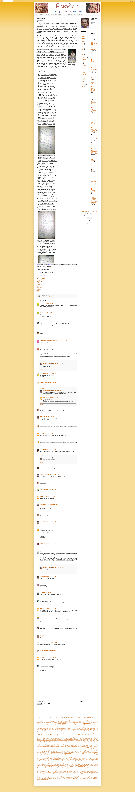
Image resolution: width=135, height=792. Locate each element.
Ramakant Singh (43, 322)
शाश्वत (92, 770)
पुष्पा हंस (42, 751)
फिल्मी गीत (54, 753)
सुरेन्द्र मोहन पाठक (75, 776)
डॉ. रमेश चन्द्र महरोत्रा (91, 740)
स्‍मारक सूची (70, 14)
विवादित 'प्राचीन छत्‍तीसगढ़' (85, 71)
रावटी (86, 765)
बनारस (94, 753)
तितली (94, 741)
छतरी (46, 734)
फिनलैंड (50, 753)
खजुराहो (97, 729)
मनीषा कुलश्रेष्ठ (84, 758)
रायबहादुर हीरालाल (82, 765)
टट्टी (43, 738)
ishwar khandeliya (43, 617)
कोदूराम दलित (64, 729)
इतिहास (84, 723)
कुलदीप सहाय (78, 728)
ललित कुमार (76, 766)
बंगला (73, 753)
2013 (83, 54)
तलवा (76, 741)
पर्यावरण (94, 748)
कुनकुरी (63, 728)
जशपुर (97, 735)
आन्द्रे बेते (40, 723)
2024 (83, 36)
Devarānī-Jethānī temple (94, 717)
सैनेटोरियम (95, 776)
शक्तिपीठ (61, 770)
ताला (88, 741)
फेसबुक (56, 753)
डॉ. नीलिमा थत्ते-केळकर (49, 740)
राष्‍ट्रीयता (40, 766)
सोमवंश (54, 777)
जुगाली (92, 122)
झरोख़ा (92, 164)
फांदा (42, 753)
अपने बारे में (42, 14)
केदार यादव (41, 296)
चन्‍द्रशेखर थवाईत (43, 665)
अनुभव (92, 88)
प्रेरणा (92, 752)
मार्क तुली (50, 760)
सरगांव (80, 773)
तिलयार (97, 741)
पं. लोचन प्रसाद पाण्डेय (63, 747)
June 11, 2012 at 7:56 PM (51, 382)
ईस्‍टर (53, 724)
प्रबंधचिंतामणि (42, 752)
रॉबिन (38, 286)
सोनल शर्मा (42, 777)
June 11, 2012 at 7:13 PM (50, 347)
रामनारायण (97, 764)
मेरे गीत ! (92, 170)
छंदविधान (96, 734)
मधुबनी (70, 758)
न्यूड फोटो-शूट (78, 746)
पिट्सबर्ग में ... (93, 109)
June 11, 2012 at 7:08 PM (62, 340)
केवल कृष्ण (52, 729)
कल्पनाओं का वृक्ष (93, 102)
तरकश (92, 53)
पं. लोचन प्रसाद (52, 747)
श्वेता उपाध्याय (43, 772)
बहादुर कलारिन (55, 754)
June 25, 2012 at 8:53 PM (52, 650)
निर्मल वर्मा (59, 746)
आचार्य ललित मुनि (42, 347)
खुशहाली (55, 730)
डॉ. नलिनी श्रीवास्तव (43, 740)
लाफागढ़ (81, 766)
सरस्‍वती (91, 773)
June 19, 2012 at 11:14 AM (51, 592)
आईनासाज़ (77, 722)
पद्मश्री (71, 748)
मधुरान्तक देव (73, 758)
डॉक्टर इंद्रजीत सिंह (60, 741)
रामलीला (50, 765)
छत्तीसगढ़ (49, 734)
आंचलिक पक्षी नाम (86, 722)
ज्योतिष (40, 738)
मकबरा (48, 758)
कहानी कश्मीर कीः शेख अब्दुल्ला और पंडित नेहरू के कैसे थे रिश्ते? (94, 152)
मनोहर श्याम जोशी (91, 758)
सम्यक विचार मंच (73, 773)
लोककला (61, 767)
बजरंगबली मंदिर (88, 753)
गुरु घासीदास (81, 731)
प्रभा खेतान (45, 752)
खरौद (45, 730)
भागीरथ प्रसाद (58, 757)
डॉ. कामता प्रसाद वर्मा (67, 739)
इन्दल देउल (95, 723)
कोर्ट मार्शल (75, 729)
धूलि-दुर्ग (88, 744)
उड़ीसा (60, 724)
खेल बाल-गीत (69, 730)
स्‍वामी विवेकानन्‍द (49, 778)
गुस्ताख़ (92, 150)
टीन (50, 738)
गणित (83, 730)
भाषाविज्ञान (89, 757)
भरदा (49, 757)
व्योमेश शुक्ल (55, 770)
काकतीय (85, 727)
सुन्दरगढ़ (62, 776)
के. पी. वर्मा (92, 728)
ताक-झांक (84, 741)
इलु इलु (42, 724)
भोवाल (42, 758)
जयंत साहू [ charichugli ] (44, 474)
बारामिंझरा (72, 754)
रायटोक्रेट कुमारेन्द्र (94, 143)
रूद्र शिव (50, 766)
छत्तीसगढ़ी (79, 734)
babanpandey (42, 592)
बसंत (50, 754)
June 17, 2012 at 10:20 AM (49, 551)
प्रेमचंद (90, 752)
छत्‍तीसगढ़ (49, 296)
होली (47, 779)
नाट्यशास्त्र (90, 745)
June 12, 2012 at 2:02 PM (54, 474)
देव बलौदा (44, 744)
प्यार (54, 751)
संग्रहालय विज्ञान (66, 772)
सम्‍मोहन (70, 773)
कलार (47, 727)
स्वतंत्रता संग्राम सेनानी (90, 777)
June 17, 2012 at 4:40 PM (58, 567)
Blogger (71, 782)
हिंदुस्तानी (91, 778)
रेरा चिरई (38, 283)
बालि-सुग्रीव (92, 754)
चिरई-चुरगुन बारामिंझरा (41, 277)
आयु (46, 723)
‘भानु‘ (54, 717)
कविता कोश (68, 727)
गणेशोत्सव (86, 730)
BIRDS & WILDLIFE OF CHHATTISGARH (67, 717)
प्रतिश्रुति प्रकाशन (91, 751)
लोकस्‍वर (66, 767)
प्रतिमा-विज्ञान (80, 751)
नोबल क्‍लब (74, 746)
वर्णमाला (78, 767)
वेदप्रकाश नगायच (40, 770)
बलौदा (48, 754)
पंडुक (38, 290)
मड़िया (62, 758)
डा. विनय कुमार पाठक (92, 738)
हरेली (72, 778)
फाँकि (40, 753)
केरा (46, 729)
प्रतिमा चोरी (76, 751)
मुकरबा (86, 760)
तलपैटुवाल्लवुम (73, 741)
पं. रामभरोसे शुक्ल (47, 747)
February (85, 83)
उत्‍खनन (66, 724)
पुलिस (39, 751)
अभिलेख (48, 721)
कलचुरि (90, 725)
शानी (85, 770)
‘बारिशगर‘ (52, 717)
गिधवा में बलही (39, 281)
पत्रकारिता (64, 748)
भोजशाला (38, 758)
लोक (49, 767)
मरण (38, 759)
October (84, 61)
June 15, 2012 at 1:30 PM (54, 504)
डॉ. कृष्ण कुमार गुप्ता (77, 739)
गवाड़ (97, 730)
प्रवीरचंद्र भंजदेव (54, 752)
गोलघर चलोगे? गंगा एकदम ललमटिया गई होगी (94, 138)
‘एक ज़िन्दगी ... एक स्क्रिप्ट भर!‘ (42, 717)
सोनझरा (38, 777)
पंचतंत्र (90, 747)
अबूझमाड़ (42, 721)
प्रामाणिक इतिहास (85, 752)
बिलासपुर (39, 756)
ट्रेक (56, 738)
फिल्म (51, 753)
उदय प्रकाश (68, 724)
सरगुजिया (85, 773)
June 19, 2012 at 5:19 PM (49, 599)
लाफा (79, 766)
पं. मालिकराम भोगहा (95, 746)
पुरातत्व (86, 750)
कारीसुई (39, 728)
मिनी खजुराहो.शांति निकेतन (73, 760)
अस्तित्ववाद (60, 722)
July (84, 67)
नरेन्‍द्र (62, 745)
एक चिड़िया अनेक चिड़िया (42, 278)
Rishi (44, 397)
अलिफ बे (38, 722)
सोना (44, 777)
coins (83, 717)
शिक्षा (95, 770)
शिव (43, 771)
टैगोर (55, 738)
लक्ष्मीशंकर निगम (71, 766)
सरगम (76, 773)
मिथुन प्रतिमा (64, 760)
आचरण (83, 722)
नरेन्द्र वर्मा (64, 745)
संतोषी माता (94, 772)
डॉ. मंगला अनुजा (67, 740)
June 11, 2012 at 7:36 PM (58, 363)
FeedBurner (92, 220)
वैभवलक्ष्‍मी (46, 770)
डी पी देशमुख (50, 739)
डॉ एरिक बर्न (57, 739)
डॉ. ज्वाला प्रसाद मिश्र (89, 739)
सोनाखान (46, 777)
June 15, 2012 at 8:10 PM (51, 514)
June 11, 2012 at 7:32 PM (51, 373)
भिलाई (54, 296)
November (85, 59)
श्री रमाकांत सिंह (67, 771)
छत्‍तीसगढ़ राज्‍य (72, 734)
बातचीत (58, 754)
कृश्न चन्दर (82, 728)
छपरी (97, 734)
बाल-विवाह (76, 754)
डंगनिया (76, 738)
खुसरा (44, 296)
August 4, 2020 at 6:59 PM (51, 657)
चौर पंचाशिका (44, 734)
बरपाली (44, 754)
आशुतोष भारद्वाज (64, 723)
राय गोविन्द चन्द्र (74, 765)
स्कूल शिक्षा (68, 777)
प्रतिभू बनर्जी (73, 751)
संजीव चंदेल (69, 772)
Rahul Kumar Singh (47, 363)
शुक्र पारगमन (59, 771)
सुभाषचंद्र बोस (65, 776)
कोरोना (73, 729)
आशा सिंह (57, 723)
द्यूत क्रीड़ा (69, 744)
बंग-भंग (72, 753)
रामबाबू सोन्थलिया (39, 765)
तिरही (95, 741)
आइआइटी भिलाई (71, 722)
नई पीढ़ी (90, 744)
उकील (55, 724)
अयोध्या (78, 721)
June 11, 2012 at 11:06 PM (49, 433)
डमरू (77, 738)
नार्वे (39, 746)
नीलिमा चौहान (66, 746)
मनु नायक (87, 758)
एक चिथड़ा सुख (76, 724)
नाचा (86, 745)
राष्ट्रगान (95, 765)
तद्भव (71, 741)
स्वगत (77, 777)
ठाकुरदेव (74, 738)
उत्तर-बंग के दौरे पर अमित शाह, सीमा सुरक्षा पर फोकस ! (94, 90)
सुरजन (68, 776)
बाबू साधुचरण (69, 754)
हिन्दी (93, 778)
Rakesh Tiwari (43, 449)
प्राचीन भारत (71, 752)
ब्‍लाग (97, 756)
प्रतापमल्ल (65, 751)
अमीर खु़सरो (57, 721)
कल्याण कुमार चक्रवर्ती (53, 727)
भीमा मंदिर (94, 757)
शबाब (66, 770)
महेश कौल (80, 759)
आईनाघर (74, 722)
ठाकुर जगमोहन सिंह (69, 738)
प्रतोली (95, 751)
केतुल (97, 728)
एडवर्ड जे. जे (88, 724)
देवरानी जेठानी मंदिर (50, 744)
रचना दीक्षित (42, 416)
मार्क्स (52, 760)
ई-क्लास (48, 724)
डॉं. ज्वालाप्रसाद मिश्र (94, 739)
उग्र (57, 724)
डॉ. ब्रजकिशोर (63, 740)
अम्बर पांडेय (71, 721)
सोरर (55, 777)
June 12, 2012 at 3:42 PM (58, 458)
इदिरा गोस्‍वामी (91, 723)
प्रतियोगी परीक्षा (84, 751)
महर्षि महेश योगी (64, 759)
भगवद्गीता (41, 757)
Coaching (80, 717)
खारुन (47, 730)
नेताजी (69, 746)
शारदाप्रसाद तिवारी (88, 770)
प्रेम (88, 752)
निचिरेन (46, 746)
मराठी (41, 759)
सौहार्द (66, 777)
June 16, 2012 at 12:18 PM (51, 543)
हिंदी (89, 778)
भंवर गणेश (52, 757)
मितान (59, 760)
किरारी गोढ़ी (53, 728)
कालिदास (41, 728)
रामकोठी (82, 764)
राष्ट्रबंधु (97, 765)
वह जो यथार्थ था (91, 767)
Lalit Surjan (42, 496)
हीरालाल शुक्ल (42, 779)
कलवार (39, 727)
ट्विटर (58, 738)
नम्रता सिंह (55, 745)
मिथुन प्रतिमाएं (68, 760)
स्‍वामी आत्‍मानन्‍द (44, 778)
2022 (83, 39)
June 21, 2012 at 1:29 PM (52, 617)
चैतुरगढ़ (39, 734)
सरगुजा (82, 773)
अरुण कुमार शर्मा (87, 721)
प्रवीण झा (51, 752)
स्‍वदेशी (97, 777)
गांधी (37, 731)
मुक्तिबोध (93, 760)
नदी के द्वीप (39, 745)
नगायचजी (94, 744)
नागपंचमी (77, 745)
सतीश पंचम (41, 303)
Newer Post (39, 694)
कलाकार (41, 727)
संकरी (46, 772)
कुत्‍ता (60, 728)
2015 (83, 51)
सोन (97, 776)
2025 (83, 34)
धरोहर (72, 744)
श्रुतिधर (41, 772)
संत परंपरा (78, 772)
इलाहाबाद (38, 724)
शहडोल (81, 770)
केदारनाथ (41, 729)
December (85, 57)
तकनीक (66, 741)
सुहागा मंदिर (84, 776)
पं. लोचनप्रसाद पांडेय (69, 747)
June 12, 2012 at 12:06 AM (49, 440)
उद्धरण (75, 14)
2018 (83, 46)
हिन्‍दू (94, 778)
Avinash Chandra (43, 650)
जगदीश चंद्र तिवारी (55, 735)
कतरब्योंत (92, 42)
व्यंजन (51, 770)
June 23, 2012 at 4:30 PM (52, 642)
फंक (37, 753)
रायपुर (79, 765)
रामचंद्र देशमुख (87, 764)
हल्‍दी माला (81, 778)
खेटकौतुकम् (65, 730)
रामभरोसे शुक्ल (43, 765)
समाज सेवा (65, 773)
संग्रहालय (57, 772)
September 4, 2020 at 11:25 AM (52, 397)
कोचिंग (56, 729)
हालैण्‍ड (86, 778)
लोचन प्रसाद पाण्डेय (69, 767)
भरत (46, 757)
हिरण (96, 778)
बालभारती (90, 754)
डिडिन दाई (47, 739)
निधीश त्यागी (48, 746)
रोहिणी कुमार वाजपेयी (63, 766)
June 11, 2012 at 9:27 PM (49, 409)
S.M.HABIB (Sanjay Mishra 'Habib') (47, 331)
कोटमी (60, 729)
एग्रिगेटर (85, 724)
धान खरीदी (84, 744)
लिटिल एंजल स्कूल (96, 766)
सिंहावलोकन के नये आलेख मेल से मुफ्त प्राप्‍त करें (89, 211)
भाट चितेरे (63, 757)
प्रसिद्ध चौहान (63, 752)
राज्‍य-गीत (57, 764)
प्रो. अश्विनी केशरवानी (95, 752)
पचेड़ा (97, 747)
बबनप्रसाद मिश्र (40, 754)
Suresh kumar (43, 543)
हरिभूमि (66, 778)
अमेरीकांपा (68, 721)
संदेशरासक (44, 773)
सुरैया (78, 776)
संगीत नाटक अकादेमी (53, 772)
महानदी (67, 759)
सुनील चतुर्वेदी (59, 776)
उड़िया (58, 724)
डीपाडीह (53, 739)
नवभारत (71, 745)
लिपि (37, 767)
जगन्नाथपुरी (59, 735)
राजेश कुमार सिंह (54, 764)
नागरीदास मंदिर (83, 745)
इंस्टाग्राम (46, 724)
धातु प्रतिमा (77, 744)
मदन (63, 758)
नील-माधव (63, 746)
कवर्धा (57, 727)
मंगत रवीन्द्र (51, 758)
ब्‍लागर (37, 757)
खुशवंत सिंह (52, 730)
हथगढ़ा (53, 778)
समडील (55, 773)
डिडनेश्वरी (44, 739)
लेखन (47, 767)
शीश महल (53, 771)
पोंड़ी (51, 751)
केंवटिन (49, 729)
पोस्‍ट (53, 751)
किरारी (50, 728)
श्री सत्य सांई (71, 771)
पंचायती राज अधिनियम (94, 747)
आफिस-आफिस (44, 723)
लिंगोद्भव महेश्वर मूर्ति (89, 766)
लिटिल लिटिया (39, 287)
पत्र (62, 748)
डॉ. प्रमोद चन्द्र (54, 740)
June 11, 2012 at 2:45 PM (49, 303)
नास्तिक (41, 746)
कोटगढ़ (58, 729)
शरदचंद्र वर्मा (76, 770)
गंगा (73, 730)
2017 (83, 48)
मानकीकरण (39, 760)
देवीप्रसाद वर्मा (60, 744)
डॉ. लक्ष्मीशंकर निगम (41, 741)
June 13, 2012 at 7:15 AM (52, 481)
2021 (83, 41)
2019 (83, 44)
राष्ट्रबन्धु (38, 766)
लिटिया (92, 766)
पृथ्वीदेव (46, 751)
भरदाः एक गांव (39, 280)
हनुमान (55, 778)
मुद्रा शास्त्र (95, 760)
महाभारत (70, 759)
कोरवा (69, 729)
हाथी (84, 778)
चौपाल (41, 734)
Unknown (42, 433)
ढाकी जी (64, 741)
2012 (83, 56)
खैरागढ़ (72, 730)
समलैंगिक (59, 773)
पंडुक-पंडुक (39, 289)
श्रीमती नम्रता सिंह (86, 771)
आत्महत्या (94, 722)
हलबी (74, 778)
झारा (41, 738)
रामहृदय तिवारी (56, 765)
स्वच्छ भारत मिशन (80, 777)
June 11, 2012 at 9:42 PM (49, 416)
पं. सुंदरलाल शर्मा (80, 747)
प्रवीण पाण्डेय (42, 409)
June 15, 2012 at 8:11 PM (51, 521)
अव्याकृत (50, 722)
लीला (38, 767)
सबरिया (53, 773)
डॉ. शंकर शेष (50, 741)
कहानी (79, 727)
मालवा (54, 760)
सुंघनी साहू (56, 776)
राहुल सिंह (45, 766)
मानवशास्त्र (42, 760)
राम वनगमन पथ (71, 764)
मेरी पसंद (47, 14)
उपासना (73, 724)
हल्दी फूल (78, 778)
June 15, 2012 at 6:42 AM (51, 489)
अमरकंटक (54, 721)
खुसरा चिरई (84, 74)
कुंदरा (61, 728)
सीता (40, 776)
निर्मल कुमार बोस (56, 746)
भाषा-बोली (87, 757)
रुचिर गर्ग (48, 766)
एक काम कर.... (93, 71)
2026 (83, 33)
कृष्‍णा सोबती (89, 728)
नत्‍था (97, 744)
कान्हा (94, 727)
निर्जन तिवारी (52, 746)
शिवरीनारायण (48, 771)
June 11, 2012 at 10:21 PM (50, 424)
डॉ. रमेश (81, 740)
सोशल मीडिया (58, 777)
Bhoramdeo (59, 717)
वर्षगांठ (80, 767)
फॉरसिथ (59, 753)
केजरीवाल (95, 728)
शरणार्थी (74, 770)
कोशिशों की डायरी (79, 729)
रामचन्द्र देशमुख (92, 764)
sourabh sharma (43, 608)
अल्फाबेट (40, 722)
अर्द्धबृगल (94, 721)
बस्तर (52, 754)
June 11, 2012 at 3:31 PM (52, 322)
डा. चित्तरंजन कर (81, 738)
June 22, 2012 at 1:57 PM (49, 635)
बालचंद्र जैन (82, 754)
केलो (47, 729)
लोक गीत (51, 767)
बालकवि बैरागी (79, 754)
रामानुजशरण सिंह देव (63, 765)
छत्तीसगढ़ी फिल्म (92, 734)
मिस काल (79, 760)
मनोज (92, 76)
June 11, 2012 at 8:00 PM (58, 390)
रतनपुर (48, 763)
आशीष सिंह (59, 723)
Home (36, 14)
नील (61, 746)
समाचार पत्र (62, 773)
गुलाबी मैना (39, 284)
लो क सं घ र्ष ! (93, 197)
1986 (56, 717)
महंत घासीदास (47, 759)
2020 (83, 43)
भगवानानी (44, 757)
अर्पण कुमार (97, 721)
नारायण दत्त (95, 745)
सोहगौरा (61, 777)
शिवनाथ (45, 771)
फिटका (47, 753)
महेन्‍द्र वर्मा (41, 551)
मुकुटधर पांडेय (89, 760)
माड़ (93, 759)
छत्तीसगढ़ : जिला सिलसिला (56, 14)
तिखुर (92, 741)
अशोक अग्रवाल (54, 722)
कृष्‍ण (87, 728)
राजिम (44, 764)
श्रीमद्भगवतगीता (91, 771)
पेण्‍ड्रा (50, 751)
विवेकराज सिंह (42, 424)
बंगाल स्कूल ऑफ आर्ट (77, 753)
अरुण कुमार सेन (91, 721)
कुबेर (68, 728)
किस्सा (55, 728)
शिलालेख (38, 771)
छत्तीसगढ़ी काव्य (82, 734)
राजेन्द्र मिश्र (50, 764)
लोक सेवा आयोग (55, 767)
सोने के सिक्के (49, 777)
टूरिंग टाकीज (52, 738)
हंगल (52, 778)
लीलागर (40, 767)
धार (86, 744)
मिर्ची (77, 760)
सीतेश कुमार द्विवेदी (49, 776)
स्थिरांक (73, 777)
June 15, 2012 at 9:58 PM (51, 528)
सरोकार (92, 82)
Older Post (74, 694)
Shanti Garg (42, 583)
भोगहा (96, 757)
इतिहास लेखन (88, 723)
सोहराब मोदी (63, 777)
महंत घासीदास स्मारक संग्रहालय (53, 759)
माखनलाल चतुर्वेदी (91, 759)
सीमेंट (53, 776)
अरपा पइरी (80, 721)
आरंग (48, 723)
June (84, 68)
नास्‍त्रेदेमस (43, 746)
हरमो (61, 778)
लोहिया (73, 767)
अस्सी (65, 722)
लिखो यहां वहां (93, 49)
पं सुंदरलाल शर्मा (82, 746)
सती (85, 772)
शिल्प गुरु (41, 771)
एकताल (83, 724)
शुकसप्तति (56, 771)
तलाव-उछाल (78, 741)
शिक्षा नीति (97, 770)
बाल (73, 754)
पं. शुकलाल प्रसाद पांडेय (75, 747)
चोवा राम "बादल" (42, 657)
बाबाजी (63, 754)
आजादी (90, 722)
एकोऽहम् (92, 116)
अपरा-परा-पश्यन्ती (39, 721)
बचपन (83, 753)
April (84, 79)
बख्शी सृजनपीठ (69, 753)
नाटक (87, 745)
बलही (47, 754)
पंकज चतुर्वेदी (84, 747)
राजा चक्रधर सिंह (41, 764)
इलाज (97, 723)
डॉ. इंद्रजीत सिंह (61, 739)
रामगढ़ (84, 764)
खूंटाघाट (63, 730)
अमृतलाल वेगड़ (61, 721)
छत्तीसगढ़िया (75, 734)
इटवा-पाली (70, 723)
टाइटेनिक (45, 738)
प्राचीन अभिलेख (67, 752)
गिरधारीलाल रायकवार (58, 731)
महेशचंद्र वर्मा (83, 759)
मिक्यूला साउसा (57, 760)
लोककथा (58, 767)
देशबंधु (63, 744)
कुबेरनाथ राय (71, 728)
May (84, 78)
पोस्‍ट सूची (80, 14)
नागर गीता (80, 745)
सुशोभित (81, 776)
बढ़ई (92, 753)
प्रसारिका (60, 752)
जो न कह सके (93, 96)
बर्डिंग (45, 754)
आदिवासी (38, 723)
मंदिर (65, 758)
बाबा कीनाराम (60, 754)
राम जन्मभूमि (64, 764)
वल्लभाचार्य (82, 767)
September (85, 62)
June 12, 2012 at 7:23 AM (51, 449)
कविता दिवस (71, 727)
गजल (77, 730)
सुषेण (82, 776)
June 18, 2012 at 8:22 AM (50, 583)
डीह (55, 739)
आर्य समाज (50, 723)
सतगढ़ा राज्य (81, 772)
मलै (42, 759)
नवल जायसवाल (74, 745)
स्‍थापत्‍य (71, 777)
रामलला (48, 765)
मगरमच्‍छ (54, 758)
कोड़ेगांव (62, 729)
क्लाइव (93, 729)
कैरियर (54, 729)
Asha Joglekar (43, 528)
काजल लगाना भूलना (90, 727)
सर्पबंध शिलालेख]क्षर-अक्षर (95, 773)
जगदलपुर (50, 735)
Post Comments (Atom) (46, 696)
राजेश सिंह (41, 467)
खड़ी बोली (42, 730)
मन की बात (79, 758)
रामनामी (95, 764)
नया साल (58, 745)
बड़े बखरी (91, 753)
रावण (87, 765)
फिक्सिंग (45, 753)
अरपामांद (83, 721)
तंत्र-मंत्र (68, 741)
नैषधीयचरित (71, 746)
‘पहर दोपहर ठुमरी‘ (49, 717)
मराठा (40, 759)
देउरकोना (41, 744)
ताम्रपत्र (86, 741)
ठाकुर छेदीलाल (65, 738)
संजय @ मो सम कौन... (43, 481)
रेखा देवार (55, 766)
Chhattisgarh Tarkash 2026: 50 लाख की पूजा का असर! (94, 56)
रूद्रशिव (53, 766)
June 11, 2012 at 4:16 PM (59, 331)
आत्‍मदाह (92, 722)
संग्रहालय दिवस (62, 772)
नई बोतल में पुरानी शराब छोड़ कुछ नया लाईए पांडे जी (94, 184)
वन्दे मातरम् (75, 767)
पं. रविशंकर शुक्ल (43, 747)
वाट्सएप (97, 767)
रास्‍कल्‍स (43, 766)
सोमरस (52, 777)
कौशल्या (86, 729)
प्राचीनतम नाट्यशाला (80, 752)
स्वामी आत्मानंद (40, 778)
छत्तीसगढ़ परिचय (60, 734)
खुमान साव (49, 730)
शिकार (93, 770)
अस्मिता (64, 722)
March (84, 81)
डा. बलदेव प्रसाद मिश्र (86, 738)
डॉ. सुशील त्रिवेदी (55, 741)
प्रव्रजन (58, 752)
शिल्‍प (39, 771)
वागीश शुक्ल (94, 767)
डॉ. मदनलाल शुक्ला (77, 740)
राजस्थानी (38, 764)
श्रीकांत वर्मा (74, 771)
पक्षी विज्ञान (52, 296)
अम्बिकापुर (74, 721)
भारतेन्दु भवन (71, 757)
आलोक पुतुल (53, 723)
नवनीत (69, 745)
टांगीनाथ (47, 738)
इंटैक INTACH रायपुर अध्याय (76, 723)
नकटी (92, 744)
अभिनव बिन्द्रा (45, 721)
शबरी (65, 770)
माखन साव (87, 759)
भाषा (85, 757)
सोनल (39, 777)
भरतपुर (48, 757)
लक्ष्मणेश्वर (67, 766)
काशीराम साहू (48, 728)
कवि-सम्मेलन (62, 727)
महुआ (78, 759)
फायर (43, 753)
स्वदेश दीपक (95, 777)
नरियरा (60, 745)
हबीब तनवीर (58, 778)
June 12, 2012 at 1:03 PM (48, 467)
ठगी (59, 738)
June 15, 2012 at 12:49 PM (50, 496)
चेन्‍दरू (37, 734)
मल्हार (44, 759)
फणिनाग (39, 753)
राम (62, 764)
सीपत (52, 776)
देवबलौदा (46, 744)
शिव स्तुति (92, 165)
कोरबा (67, 729)
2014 (83, 53)
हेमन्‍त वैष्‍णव (42, 599)
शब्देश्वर (72, 770)
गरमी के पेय (94, 730)
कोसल (82, 729)
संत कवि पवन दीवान (74, 772)
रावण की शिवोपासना (91, 765)
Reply (41, 308)
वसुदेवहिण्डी (87, 767)
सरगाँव (78, 773)
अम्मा (76, 721)
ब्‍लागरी (39, 757)
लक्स (74, 766)
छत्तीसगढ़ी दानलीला (87, 734)
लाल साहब (83, 766)
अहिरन (67, 722)
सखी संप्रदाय (49, 772)
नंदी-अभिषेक (42, 745)
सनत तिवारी (47, 773)
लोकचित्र (63, 767)
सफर (51, 773)
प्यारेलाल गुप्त (57, 751)
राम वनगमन (67, 764)
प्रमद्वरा (48, 752)
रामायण (67, 765)
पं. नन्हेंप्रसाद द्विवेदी (90, 746)
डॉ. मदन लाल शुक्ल (71, 740)
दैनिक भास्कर (65, 744)
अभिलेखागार (51, 721)
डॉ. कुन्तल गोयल (72, 739)
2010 (83, 88)
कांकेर (87, 727)
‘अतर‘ (37, 717)
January (84, 84)
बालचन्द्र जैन (86, 754)
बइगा (66, 753)
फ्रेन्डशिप (64, 753)
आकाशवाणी (80, 722)
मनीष (81, 758)
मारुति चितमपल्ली (46, 760)
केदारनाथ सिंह (44, 729)
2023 (83, 38)
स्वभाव (37, 778)
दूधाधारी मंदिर (38, 744)
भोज (97, 757)
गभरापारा (91, 730)
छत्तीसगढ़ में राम (68, 734)
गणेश (84, 730)
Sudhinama (93, 37)
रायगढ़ (77, 765)
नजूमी (96, 744)
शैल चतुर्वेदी (63, 771)
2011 (83, 86)
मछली (56, 758)
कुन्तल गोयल (66, 728)
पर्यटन (91, 748)
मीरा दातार (84, 760)
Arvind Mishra (43, 382)
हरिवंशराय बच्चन (70, 778)
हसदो (83, 778)
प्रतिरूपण (88, 751)
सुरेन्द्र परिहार (71, 776)
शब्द (67, 770)
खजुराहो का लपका (39, 730)
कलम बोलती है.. (93, 129)
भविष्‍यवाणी (54, 757)
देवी (57, 744)
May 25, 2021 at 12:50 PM (51, 665)
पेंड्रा (48, 751)
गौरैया (38, 292)
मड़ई (57, 758)
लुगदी (42, 767)
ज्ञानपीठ (37, 738)
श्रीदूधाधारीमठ (82, 771)
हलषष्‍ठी (76, 778)
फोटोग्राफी (61, 753)
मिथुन (61, 760)
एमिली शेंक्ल (94, 724)
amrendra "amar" (43, 626)
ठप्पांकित (62, 738)
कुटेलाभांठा (57, 728)
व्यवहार (53, 770)
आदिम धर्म (97, 722)
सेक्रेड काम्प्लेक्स (92, 776)
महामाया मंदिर (72, 759)
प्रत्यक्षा (97, 751)
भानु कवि (66, 757)
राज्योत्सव (60, 764)
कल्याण (49, 727)
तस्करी (81, 741)
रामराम (46, 765)
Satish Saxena (43, 373)
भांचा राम (61, 757)
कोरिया (71, 729)
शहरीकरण (83, 770)
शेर (61, 771)
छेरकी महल (43, 735)
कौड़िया (84, 729)
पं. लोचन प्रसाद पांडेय (57, 747)
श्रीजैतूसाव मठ (78, 771)
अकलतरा (94, 718)
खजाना (95, 729)
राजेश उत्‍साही (42, 635)
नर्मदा (67, 745)
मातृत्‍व (95, 759)
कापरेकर (96, 727)
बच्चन (84, 753)
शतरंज (63, 770)
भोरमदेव (40, 758)
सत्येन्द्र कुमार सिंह (40, 773)
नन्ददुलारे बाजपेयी (50, 745)
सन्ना (50, 773)
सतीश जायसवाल (91, 772)
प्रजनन (60, 751)
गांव (45, 731)
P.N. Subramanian (43, 642)
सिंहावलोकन (38, 776)
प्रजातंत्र (62, 751)
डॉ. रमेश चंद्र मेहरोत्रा (85, 740)
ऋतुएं (92, 83)
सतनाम (84, 772)
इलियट (40, 724)
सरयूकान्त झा (88, 773)
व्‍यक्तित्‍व (49, 770)
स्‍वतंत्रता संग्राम (85, 777)
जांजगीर (42, 737)
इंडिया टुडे (82, 723)
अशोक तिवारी (57, 722)
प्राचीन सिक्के (75, 752)
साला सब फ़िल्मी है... (94, 175)
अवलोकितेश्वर (47, 722)
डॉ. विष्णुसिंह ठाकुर (46, 741)
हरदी (60, 778)
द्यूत (67, 744)
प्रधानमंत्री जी (38, 752)
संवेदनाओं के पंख (93, 190)
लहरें (92, 136)
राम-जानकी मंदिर (76, 764)
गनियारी (89, 730)
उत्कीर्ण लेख (62, 724)
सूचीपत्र (89, 776)
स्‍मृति (75, 777)
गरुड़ (96, 730)
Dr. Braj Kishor (43, 514)
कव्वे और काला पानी (75, 727)
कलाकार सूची (44, 727)
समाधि (68, 773)
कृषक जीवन (85, 728)
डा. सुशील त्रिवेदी (40, 739)
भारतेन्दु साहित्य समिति (76, 757)
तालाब (90, 741)
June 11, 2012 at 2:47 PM (49, 312)
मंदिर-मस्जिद (67, 758)
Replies (42, 360)
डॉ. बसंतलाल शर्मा (58, 740)
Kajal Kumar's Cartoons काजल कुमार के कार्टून (48, 340)
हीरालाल (39, 779)
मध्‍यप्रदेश (76, 758)
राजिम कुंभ (47, 764)
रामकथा (79, 764)
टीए (49, 738)
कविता (65, 727)
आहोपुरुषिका (67, 723)
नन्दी (53, 745)
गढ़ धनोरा (81, 730)
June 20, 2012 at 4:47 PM (52, 608)
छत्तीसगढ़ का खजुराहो (55, 734)
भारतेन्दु (68, 757)
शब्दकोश (70, 770)
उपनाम (71, 724)
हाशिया (88, 778)
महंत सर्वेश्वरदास (60, 759)
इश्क (43, 724)
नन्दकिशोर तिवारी (46, 745)
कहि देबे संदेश (82, 727)
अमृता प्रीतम (65, 721)
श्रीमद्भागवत (94, 771)
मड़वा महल (59, 758)
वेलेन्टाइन (44, 770)
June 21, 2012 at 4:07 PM (52, 626)
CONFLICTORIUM (87, 717)
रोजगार (59, 766)
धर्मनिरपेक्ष (74, 744)
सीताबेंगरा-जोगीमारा (43, 776)
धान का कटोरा (81, 744)
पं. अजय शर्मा (86, 746)
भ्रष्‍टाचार (46, 758)
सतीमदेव (87, 772)
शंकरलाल (59, 770)
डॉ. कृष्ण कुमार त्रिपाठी (83, 739)
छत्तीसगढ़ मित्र (64, 734)
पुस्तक (44, 751)
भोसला (44, 758)
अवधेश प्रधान (43, 722)
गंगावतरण (75, 730)
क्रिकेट (91, 729)
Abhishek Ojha (43, 489)
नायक (92, 745)
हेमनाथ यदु (45, 779)
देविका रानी (55, 744)
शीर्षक (51, 771)
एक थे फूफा (80, 724)
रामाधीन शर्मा (59, 765)
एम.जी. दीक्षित (91, 724)
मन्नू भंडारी (95, 758)
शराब (79, 770)
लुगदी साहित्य (44, 767)
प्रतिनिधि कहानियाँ (69, 751)
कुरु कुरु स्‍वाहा (75, 728)
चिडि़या (46, 296)
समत (57, 773)
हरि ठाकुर (64, 778)
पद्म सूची (64, 14)
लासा (85, 766)
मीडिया (82, 760)
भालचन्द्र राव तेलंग (81, 757)
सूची (86, 776)
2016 (83, 49)
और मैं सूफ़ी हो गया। (94, 160)
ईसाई (52, 724)
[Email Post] (53, 295)
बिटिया (95, 754)
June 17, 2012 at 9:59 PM (52, 576)
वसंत (84, 767)
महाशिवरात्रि (76, 759)
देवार (53, 744)
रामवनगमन (52, 765)
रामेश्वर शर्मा (70, 765)
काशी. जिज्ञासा (44, 728)
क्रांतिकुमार (88, 729)
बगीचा (81, 753)
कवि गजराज (59, 727)
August (84, 65)
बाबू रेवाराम (65, 754)
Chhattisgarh (77, 717)
